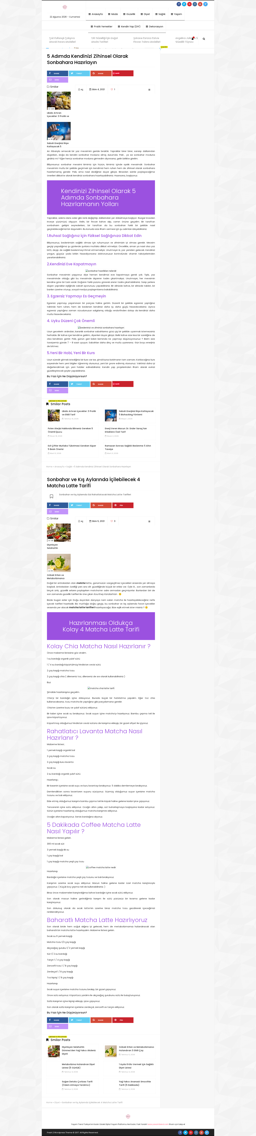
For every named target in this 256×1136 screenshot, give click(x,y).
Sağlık (161, 14)
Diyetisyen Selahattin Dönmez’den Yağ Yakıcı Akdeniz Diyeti (79, 1050)
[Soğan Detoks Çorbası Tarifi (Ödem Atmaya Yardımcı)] (54, 1085)
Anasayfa (97, 14)
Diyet (146, 14)
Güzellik (130, 14)
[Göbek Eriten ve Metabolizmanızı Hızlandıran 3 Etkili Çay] (111, 1051)
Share (56, 73)
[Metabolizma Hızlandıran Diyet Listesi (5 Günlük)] (54, 1068)
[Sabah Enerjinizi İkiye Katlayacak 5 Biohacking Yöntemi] (111, 415)
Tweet (79, 73)
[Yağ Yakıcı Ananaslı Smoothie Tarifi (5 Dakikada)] (111, 1085)
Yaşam (177, 14)
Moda (114, 14)
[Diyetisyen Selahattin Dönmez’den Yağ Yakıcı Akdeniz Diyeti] (54, 1051)
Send (57, 80)
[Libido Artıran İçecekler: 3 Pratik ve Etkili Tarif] (54, 415)
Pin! (121, 505)
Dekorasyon (155, 26)
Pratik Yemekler (102, 26)
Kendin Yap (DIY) (130, 26)
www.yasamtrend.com (158, 1124)
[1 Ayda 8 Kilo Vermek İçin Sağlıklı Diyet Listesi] (111, 1068)
